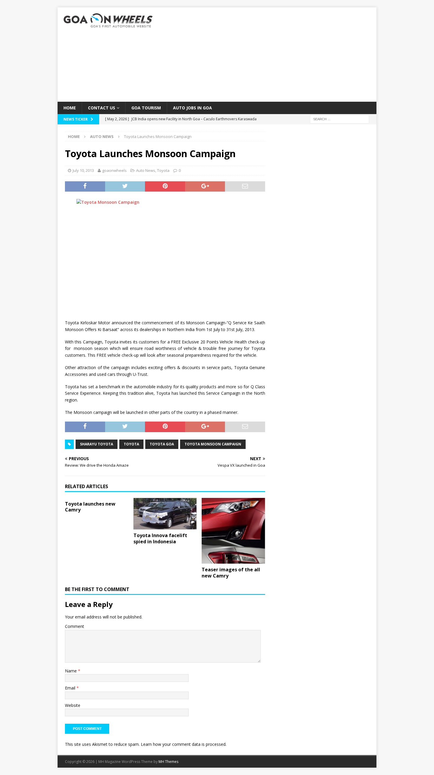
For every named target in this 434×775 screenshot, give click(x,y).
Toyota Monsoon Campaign (213, 444)
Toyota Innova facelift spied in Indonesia (160, 538)
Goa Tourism (146, 108)
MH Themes (168, 761)
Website (72, 705)
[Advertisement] (269, 54)
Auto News (145, 170)
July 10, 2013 (83, 170)
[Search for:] (339, 119)
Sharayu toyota (96, 444)
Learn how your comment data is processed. (183, 744)
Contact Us (101, 108)
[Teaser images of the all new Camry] (233, 531)
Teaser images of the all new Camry (231, 572)
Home (69, 108)
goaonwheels (114, 170)
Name (71, 671)
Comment (74, 626)
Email (70, 688)
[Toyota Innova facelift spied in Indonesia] (165, 514)
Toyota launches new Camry (90, 507)
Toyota (163, 170)
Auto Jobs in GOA (192, 108)
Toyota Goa (162, 444)
